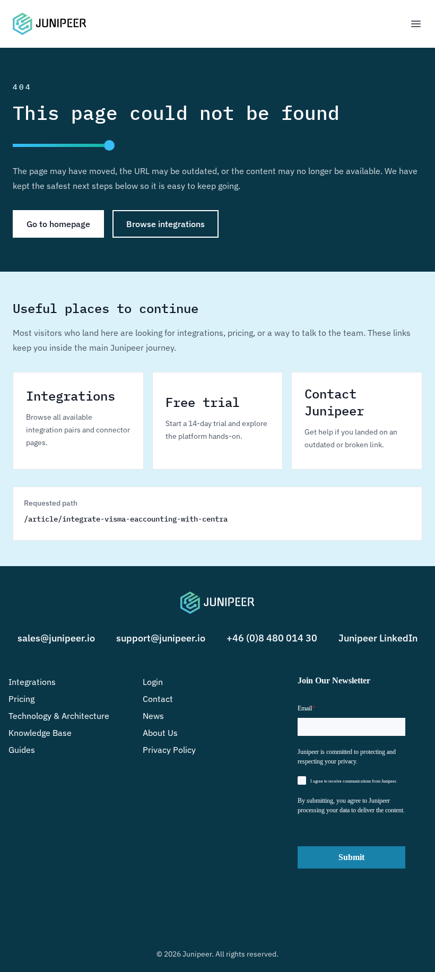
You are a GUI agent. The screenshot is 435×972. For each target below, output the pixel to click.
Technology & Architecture (58, 715)
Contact (158, 698)
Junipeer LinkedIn (377, 638)
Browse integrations (165, 224)
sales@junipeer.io (56, 638)
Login (153, 681)
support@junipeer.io (160, 638)
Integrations (32, 681)
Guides (21, 749)
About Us (160, 732)
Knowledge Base (40, 732)
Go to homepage (58, 224)
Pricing (21, 698)
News (153, 715)
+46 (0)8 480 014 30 (272, 638)
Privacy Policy (169, 749)
